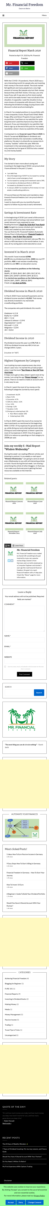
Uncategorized (10, 1035)
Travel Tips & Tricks (12, 1030)
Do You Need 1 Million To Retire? (14, 1161)
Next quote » (7, 1123)
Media (7, 1009)
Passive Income (11, 1020)
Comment (9, 604)
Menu (44, 15)
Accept (11, 1202)
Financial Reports (11, 994)
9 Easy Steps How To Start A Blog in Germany (23, 863)
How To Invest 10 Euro (15, 885)
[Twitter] (9, 561)
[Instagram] (12, 561)
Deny (21, 1202)
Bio (9, 546)
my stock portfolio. (19, 283)
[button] (12, 63)
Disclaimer (8, 1180)
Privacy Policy (39, 1196)
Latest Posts (19, 546)
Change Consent (34, 1202)
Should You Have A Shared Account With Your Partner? (22, 1157)
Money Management (13, 1014)
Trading (8, 1025)
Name (7, 636)
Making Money (10, 1004)
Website (8, 657)
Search (8, 687)
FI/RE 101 (9, 989)
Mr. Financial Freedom (24, 5)
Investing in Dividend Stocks (15, 999)
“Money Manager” (31, 377)
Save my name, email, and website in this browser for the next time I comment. (26, 668)
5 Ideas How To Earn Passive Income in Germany (25, 854)
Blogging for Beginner (13, 984)
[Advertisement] (24, 784)
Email (7, 646)
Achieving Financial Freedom (15, 978)
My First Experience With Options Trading (17, 1166)
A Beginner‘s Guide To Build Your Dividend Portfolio (26, 894)
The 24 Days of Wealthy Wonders (14, 1144)
